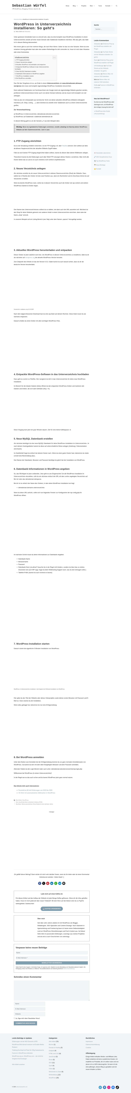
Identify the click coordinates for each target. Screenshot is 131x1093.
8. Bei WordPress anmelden (23, 78)
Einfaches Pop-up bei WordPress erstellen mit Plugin (104, 46)
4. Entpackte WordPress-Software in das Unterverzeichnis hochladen (32, 68)
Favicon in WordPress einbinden (22, 1053)
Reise (51, 1059)
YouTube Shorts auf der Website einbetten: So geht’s (103, 54)
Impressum (89, 1041)
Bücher (51, 1044)
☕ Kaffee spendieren (52, 908)
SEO (50, 1062)
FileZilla (64, 146)
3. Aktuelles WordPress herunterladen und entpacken (30, 64)
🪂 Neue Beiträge (99, 165)
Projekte (83, 6)
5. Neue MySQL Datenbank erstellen (25, 71)
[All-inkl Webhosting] (52, 864)
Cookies (88, 1047)
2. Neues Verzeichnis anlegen (23, 62)
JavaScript (52, 1056)
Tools (100, 6)
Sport (50, 1065)
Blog (74, 6)
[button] (39, 883)
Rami (95, 60)
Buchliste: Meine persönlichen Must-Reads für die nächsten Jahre (34, 804)
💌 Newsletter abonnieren (102, 153)
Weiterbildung (53, 1074)
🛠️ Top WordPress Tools (102, 161)
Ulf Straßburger (99, 65)
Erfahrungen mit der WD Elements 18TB (24, 1041)
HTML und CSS (54, 1053)
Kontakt (107, 6)
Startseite (16, 19)
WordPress (25, 800)
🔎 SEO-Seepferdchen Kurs (103, 157)
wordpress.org (30, 257)
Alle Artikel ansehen (18, 1064)
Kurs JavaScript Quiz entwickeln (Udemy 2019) (29, 802)
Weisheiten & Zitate (55, 1071)
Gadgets (51, 1050)
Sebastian (97, 44)
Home (67, 6)
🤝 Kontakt (97, 169)
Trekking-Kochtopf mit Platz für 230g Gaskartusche (28, 1050)
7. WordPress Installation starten (24, 76)
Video (51, 1068)
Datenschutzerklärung (68, 968)
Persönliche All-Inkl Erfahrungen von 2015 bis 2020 (35, 790)
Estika (96, 85)
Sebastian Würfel (29, 6)
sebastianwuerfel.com (21, 1086)
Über (91, 6)
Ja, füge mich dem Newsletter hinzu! (27, 1018)
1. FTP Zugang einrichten (22, 60)
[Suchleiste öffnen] (116, 6)
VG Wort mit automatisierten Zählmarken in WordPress (36, 793)
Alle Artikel (19, 800)
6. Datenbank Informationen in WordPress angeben (29, 73)
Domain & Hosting (54, 1047)
